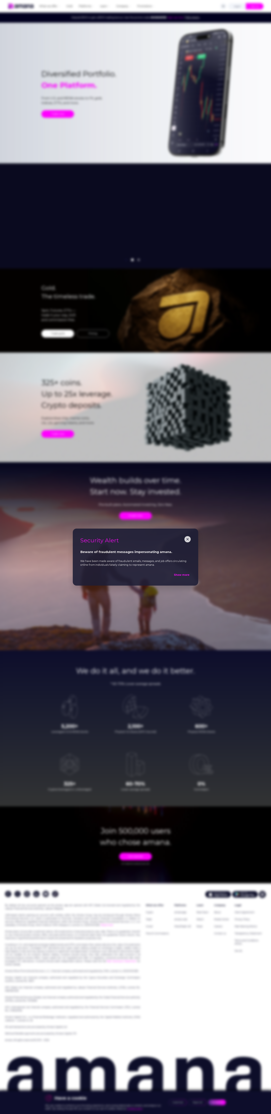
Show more (181, 574)
